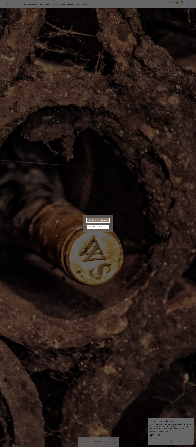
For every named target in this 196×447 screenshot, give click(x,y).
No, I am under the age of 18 (98, 226)
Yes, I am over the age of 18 (98, 220)
